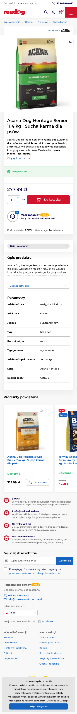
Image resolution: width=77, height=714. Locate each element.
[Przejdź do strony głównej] (14, 12)
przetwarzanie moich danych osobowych (35, 573)
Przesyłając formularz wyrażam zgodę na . (36, 571)
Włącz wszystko (38, 706)
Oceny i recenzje (49, 663)
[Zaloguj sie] (53, 12)
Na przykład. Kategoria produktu (31, 31)
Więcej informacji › (18, 158)
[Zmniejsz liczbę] (18, 202)
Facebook (47, 621)
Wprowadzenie (12, 22)
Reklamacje (11, 642)
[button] (46, 12)
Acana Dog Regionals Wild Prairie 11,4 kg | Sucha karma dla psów (26, 460)
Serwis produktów (50, 642)
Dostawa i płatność (15, 647)
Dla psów (43, 22)
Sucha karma (60, 22)
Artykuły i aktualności (52, 658)
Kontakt (8, 637)
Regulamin (10, 658)
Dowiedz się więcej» (57, 700)
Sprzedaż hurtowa (50, 653)
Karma (29, 22)
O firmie (8, 653)
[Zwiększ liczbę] (18, 198)
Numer (11, 200)
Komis (43, 647)
